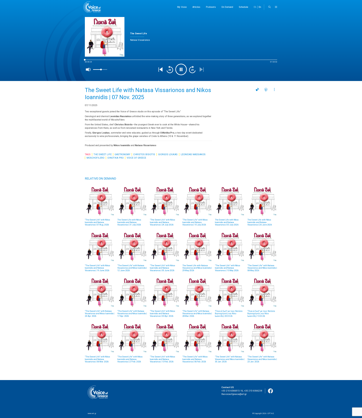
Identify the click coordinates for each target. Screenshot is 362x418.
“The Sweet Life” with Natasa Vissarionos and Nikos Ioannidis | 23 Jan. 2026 (262, 359)
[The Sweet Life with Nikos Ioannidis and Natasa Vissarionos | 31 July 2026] (132, 201)
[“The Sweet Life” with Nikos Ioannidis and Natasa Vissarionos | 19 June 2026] (100, 247)
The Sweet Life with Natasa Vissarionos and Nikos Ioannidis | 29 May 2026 (197, 268)
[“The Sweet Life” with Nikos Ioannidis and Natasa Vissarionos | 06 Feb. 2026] (197, 338)
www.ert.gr (92, 413)
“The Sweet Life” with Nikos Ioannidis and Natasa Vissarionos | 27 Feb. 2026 (130, 359)
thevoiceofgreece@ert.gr (234, 394)
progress (89, 61)
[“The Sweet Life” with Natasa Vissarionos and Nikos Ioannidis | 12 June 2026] (132, 247)
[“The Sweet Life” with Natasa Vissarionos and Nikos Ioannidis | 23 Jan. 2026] (262, 338)
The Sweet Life (103, 154)
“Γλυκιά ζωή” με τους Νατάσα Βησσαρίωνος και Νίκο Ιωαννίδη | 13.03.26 (261, 313)
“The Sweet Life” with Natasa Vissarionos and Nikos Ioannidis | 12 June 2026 (132, 268)
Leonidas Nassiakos (193, 154)
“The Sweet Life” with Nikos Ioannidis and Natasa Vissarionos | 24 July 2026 (162, 222)
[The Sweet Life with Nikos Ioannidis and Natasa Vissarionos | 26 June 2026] (262, 201)
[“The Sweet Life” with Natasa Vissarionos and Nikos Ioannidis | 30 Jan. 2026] (230, 338)
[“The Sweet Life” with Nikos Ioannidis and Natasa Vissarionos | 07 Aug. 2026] (100, 201)
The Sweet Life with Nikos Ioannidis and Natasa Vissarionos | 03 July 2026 (227, 222)
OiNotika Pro (115, 157)
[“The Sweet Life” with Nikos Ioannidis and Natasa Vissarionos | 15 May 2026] (230, 247)
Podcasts (211, 7)
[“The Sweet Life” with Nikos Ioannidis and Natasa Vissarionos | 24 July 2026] (165, 201)
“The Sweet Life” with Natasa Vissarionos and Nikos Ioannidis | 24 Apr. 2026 (99, 313)
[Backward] (170, 69)
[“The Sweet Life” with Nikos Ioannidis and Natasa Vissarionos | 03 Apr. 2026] (165, 292)
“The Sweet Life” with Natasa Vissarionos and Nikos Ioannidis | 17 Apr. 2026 (132, 313)
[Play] (181, 69)
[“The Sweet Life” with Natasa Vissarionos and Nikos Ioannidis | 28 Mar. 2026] (197, 292)
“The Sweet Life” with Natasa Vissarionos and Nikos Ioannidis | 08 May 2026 (262, 268)
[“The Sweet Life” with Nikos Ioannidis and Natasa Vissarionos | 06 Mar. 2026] (100, 338)
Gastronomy (122, 154)
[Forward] (192, 69)
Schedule (243, 7)
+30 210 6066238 (253, 390)
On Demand (227, 7)
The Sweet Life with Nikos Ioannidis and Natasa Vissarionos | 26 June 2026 (259, 222)
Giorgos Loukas (168, 154)
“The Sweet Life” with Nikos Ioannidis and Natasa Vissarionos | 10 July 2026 (195, 222)
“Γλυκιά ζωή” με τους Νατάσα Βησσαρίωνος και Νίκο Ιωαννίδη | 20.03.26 (228, 313)
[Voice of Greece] (93, 7)
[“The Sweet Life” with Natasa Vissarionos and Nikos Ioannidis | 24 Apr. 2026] (100, 292)
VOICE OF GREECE (136, 157)
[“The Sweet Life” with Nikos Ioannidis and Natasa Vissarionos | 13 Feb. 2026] (165, 338)
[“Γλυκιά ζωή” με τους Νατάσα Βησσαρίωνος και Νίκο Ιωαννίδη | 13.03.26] (262, 292)
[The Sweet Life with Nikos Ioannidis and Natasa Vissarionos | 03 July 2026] (230, 201)
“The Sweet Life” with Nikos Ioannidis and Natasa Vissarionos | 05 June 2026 (162, 268)
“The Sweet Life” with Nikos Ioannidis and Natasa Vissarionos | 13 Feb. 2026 (162, 359)
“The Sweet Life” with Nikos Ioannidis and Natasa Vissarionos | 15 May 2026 (227, 268)
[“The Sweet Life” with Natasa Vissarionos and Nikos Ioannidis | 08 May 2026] (262, 247)
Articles (196, 7)
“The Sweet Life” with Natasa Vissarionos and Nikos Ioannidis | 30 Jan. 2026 (229, 359)
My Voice (182, 7)
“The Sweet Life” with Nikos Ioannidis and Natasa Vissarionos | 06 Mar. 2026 (97, 359)
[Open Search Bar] (269, 7)
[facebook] (270, 390)
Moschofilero (95, 157)
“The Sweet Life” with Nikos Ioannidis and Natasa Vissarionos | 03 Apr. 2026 (162, 313)
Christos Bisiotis (144, 154)
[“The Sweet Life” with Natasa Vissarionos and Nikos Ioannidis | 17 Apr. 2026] (132, 292)
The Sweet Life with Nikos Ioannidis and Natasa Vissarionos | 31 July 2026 (129, 222)
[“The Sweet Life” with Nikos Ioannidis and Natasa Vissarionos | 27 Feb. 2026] (132, 338)
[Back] (160, 69)
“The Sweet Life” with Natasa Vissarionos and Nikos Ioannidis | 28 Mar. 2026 (197, 313)
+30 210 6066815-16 (232, 390)
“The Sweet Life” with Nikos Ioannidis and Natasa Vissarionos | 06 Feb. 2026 (195, 359)
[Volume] (88, 69)
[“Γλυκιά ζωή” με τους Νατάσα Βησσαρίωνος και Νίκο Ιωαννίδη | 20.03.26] (230, 292)
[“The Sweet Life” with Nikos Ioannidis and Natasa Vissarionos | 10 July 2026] (197, 201)
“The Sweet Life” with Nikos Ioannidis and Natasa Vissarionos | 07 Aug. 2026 (97, 222)
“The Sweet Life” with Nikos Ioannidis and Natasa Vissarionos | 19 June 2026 (97, 268)
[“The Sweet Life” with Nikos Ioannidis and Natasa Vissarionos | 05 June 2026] (165, 247)
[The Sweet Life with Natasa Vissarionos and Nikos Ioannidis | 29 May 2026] (197, 247)
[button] (276, 7)
